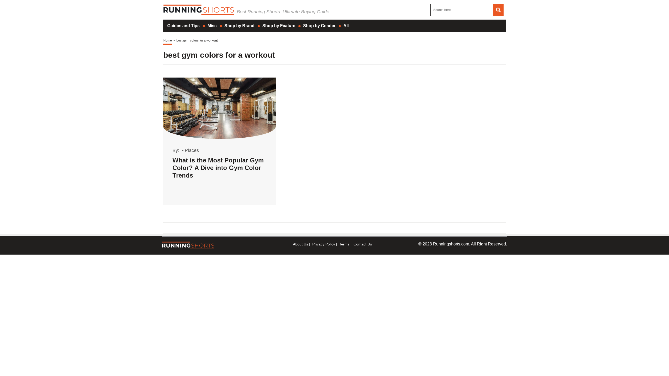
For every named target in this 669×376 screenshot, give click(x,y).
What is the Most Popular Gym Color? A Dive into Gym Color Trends (218, 168)
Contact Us (363, 244)
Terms (344, 244)
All (346, 26)
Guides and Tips (183, 26)
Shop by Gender (319, 26)
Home (167, 40)
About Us (300, 244)
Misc (212, 26)
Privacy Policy (323, 244)
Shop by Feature (278, 26)
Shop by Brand (239, 26)
